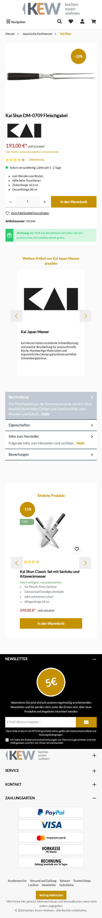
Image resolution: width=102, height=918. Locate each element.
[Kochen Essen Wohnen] (27, 755)
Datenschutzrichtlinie (81, 731)
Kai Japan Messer (35, 331)
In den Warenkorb (73, 202)
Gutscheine (66, 885)
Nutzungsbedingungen (51, 734)
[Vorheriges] (16, 316)
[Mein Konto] (82, 22)
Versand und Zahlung (43, 880)
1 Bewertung (36, 159)
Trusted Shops (82, 880)
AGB (12, 742)
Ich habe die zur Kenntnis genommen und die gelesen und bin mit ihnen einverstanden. (53, 741)
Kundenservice (17, 880)
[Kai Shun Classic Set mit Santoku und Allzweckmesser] (51, 530)
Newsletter (49, 885)
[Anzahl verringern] (10, 202)
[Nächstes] (85, 316)
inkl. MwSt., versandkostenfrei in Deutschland (32, 151)
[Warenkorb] (93, 22)
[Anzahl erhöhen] (44, 202)
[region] (51, 72)
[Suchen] (59, 22)
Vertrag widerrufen (51, 895)
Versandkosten (72, 901)
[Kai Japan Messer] (24, 130)
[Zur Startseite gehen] (51, 9)
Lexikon (33, 885)
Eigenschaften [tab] (19, 425)
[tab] (51, 406)
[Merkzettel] (71, 22)
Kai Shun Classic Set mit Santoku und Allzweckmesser (50, 573)
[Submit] (86, 722)
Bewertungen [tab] (19, 454)
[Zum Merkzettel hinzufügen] (77, 550)
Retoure (65, 880)
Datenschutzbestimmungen (41, 739)
